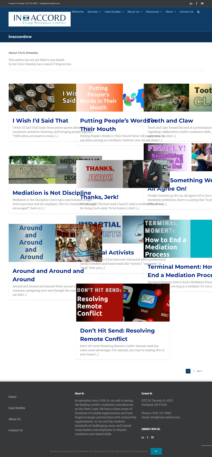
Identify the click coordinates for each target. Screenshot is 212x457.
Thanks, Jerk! (99, 197)
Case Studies (17, 408)
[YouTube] (152, 437)
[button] (198, 11)
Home (12, 397)
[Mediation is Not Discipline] (55, 170)
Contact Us (16, 430)
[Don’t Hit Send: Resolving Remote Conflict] (123, 303)
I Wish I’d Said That (40, 120)
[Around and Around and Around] (55, 243)
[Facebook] (147, 437)
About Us (15, 419)
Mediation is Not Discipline (52, 192)
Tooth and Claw (170, 120)
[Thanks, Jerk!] (123, 174)
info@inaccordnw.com (50, 3)
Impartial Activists (107, 252)
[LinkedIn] (143, 437)
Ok (156, 451)
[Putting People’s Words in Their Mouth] (123, 98)
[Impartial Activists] (123, 229)
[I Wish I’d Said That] (55, 98)
